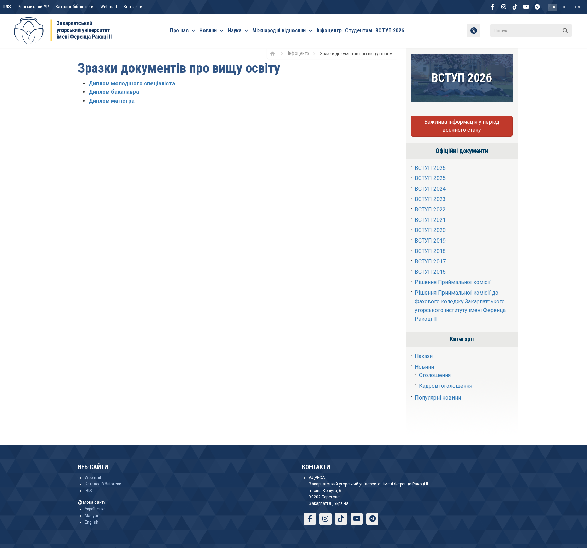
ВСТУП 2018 (430, 251)
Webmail (108, 7)
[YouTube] (526, 7)
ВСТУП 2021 (430, 220)
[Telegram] (537, 7)
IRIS (7, 7)
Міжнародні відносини (279, 30)
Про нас (179, 30)
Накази (424, 356)
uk (552, 7)
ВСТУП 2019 (430, 240)
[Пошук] (565, 30)
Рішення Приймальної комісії (453, 282)
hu (565, 7)
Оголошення (435, 375)
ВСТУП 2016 (430, 272)
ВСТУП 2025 (430, 178)
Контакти (133, 7)
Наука (235, 30)
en (577, 7)
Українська (95, 509)
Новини (208, 30)
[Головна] (275, 53)
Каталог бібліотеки (74, 7)
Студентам (358, 30)
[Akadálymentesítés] (473, 30)
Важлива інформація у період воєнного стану (461, 126)
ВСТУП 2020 (430, 230)
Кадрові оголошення (445, 386)
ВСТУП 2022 (430, 209)
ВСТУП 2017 (430, 261)
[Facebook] (492, 7)
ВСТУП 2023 (430, 199)
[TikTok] (515, 7)
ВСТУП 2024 (430, 188)
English (92, 522)
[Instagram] (504, 7)
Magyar (92, 515)
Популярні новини (438, 397)
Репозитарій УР (33, 7)
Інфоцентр (329, 30)
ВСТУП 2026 (389, 30)
